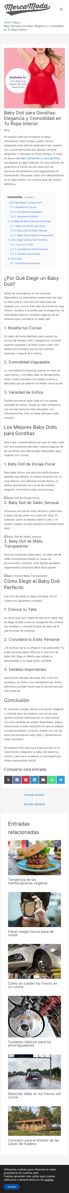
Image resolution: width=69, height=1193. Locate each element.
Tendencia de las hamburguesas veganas (28, 881)
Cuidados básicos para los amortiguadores (29, 1043)
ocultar (28, 197)
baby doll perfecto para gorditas (40, 158)
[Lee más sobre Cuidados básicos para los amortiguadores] (34, 1016)
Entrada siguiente (34, 804)
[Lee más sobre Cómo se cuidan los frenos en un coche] (34, 961)
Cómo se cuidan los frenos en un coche (33, 985)
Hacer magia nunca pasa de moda (31, 933)
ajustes (49, 1179)
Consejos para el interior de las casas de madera (33, 1142)
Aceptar (11, 1186)
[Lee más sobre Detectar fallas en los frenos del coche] (34, 1071)
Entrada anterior (34, 794)
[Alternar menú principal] (61, 9)
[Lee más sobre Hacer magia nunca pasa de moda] (34, 909)
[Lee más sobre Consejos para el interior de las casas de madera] (34, 1120)
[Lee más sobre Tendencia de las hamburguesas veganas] (34, 857)
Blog (6, 130)
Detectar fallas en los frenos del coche (34, 1095)
